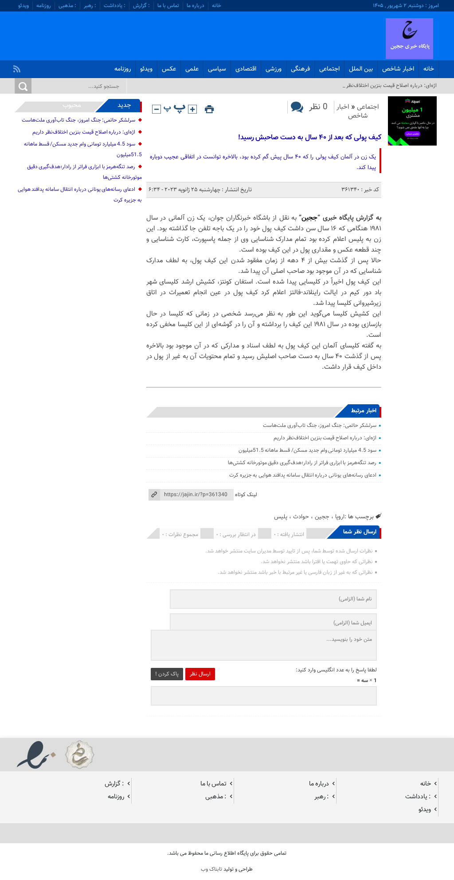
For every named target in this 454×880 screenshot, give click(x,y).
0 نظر (318, 107)
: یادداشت (114, 6)
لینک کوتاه (246, 495)
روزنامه (43, 6)
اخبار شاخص (398, 69)
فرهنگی (300, 69)
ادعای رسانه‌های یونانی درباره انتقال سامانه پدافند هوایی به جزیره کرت (302, 475)
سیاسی (217, 69)
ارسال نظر (200, 674)
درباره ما (195, 6)
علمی (192, 69)
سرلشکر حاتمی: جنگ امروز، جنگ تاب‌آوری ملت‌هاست (319, 426)
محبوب (72, 105)
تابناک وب (211, 869)
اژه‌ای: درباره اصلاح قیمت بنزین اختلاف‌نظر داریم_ (384, 86)
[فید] (18, 66)
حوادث (301, 516)
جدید (124, 105)
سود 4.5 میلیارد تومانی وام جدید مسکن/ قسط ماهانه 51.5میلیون (307, 450)
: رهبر (90, 6)
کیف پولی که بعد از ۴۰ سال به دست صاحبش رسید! (309, 137)
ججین (309, 218)
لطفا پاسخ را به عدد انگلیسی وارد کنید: (336, 670)
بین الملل (361, 69)
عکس (169, 69)
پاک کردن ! (167, 674)
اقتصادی (245, 69)
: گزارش (141, 6)
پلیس (280, 516)
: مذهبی (67, 6)
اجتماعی (329, 69)
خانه (216, 6)
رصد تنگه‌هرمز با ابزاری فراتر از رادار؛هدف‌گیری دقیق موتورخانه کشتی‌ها (302, 463)
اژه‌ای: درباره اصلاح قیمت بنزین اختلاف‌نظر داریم (325, 438)
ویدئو (23, 6)
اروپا (339, 516)
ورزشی (274, 69)
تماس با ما (168, 6)
